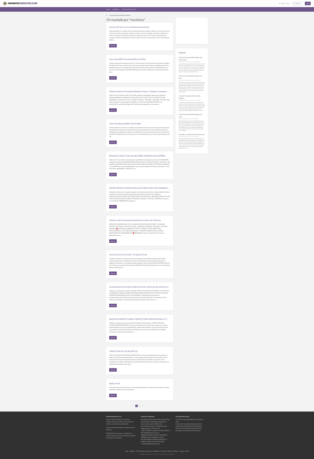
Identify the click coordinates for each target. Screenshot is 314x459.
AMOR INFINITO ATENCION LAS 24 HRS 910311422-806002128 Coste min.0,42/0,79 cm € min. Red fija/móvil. (160, 188)
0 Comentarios (197, 61)
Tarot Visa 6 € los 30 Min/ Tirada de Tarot (128, 254)
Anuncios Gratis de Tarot (129, 9)
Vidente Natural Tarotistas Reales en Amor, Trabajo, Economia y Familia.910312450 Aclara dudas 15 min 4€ (158, 91)
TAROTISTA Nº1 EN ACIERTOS (123, 351)
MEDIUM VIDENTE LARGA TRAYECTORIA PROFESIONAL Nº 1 (138, 319)
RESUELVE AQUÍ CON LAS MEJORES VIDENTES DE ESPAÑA (137, 156)
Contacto (182, 451)
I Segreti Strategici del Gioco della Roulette (189, 426)
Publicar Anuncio (285, 3)
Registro (298, 3)
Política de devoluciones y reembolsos (147, 451)
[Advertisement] (192, 31)
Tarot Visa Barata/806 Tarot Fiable (125, 123)
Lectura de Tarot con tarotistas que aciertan (129, 27)
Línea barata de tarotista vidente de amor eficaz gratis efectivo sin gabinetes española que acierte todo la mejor (159, 287)
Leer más (113, 46)
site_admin (182, 61)
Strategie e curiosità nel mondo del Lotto (192, 134)
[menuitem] (284, 3)
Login (307, 3)
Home (108, 9)
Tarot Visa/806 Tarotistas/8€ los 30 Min (127, 59)
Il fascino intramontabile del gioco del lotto (189, 424)
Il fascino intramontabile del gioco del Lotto (189, 428)
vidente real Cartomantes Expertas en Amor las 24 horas (135, 220)
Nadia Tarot (114, 383)
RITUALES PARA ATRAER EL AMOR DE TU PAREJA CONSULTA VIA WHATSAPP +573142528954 (154, 442)
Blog (187, 451)
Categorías (116, 9)
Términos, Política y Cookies (169, 451)
